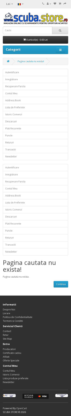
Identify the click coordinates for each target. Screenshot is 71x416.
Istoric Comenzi (13, 114)
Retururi (9, 142)
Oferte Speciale (11, 360)
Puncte (8, 135)
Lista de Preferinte (15, 107)
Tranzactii (10, 149)
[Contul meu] (49, 3)
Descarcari (11, 121)
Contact (7, 331)
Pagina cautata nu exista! (31, 61)
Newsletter (11, 156)
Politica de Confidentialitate (17, 317)
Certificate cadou (12, 353)
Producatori (9, 349)
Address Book (13, 100)
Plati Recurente (13, 128)
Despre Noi (9, 309)
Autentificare (12, 72)
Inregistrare (11, 79)
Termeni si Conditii (13, 321)
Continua (61, 284)
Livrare (6, 313)
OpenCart (21, 408)
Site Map (7, 338)
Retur (6, 335)
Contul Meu (11, 93)
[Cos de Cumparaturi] (60, 3)
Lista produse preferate (15, 378)
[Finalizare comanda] (65, 3)
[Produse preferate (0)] (55, 3)
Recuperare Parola (15, 86)
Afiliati (6, 356)
